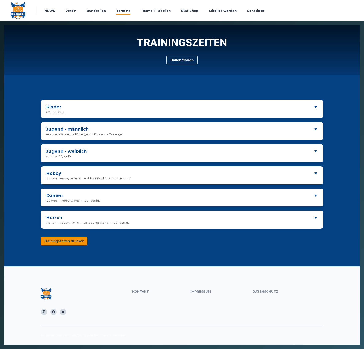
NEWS (50, 11)
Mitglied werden (223, 11)
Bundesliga (96, 11)
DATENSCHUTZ (265, 291)
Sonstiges (255, 11)
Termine (123, 11)
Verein (71, 11)
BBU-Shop (189, 11)
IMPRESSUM (200, 291)
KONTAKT (140, 291)
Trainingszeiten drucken (64, 241)
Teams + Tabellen (156, 11)
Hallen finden (182, 60)
